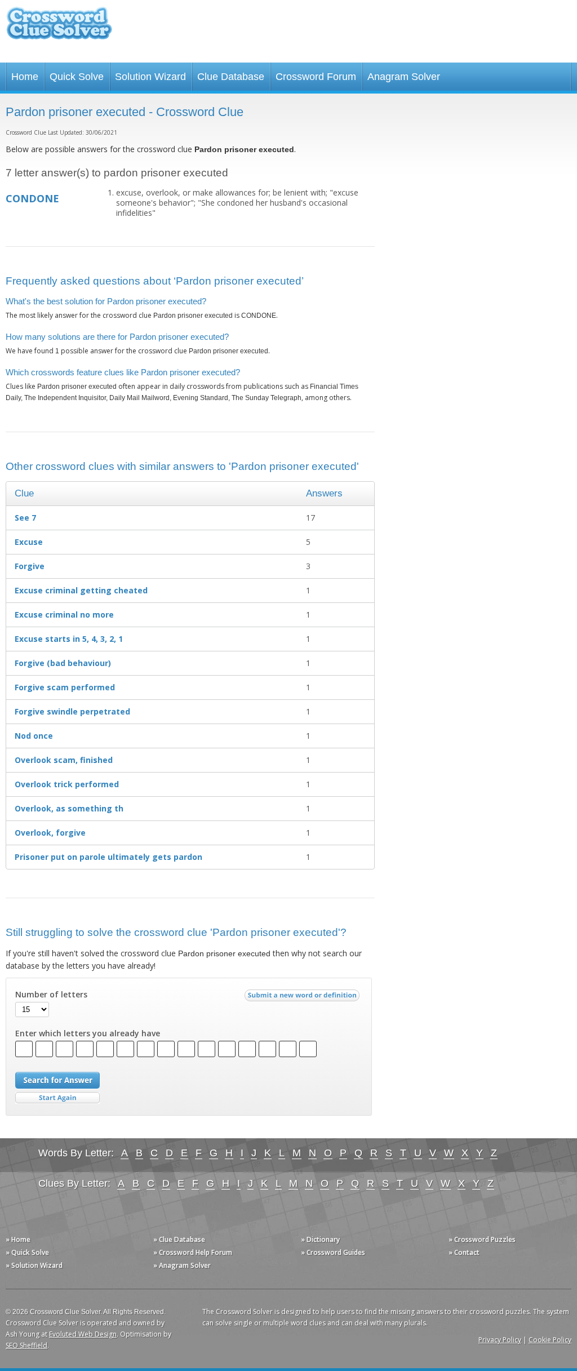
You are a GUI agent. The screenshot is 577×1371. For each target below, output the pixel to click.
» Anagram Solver (182, 1265)
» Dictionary (320, 1239)
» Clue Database (179, 1239)
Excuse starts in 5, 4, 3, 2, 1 (69, 638)
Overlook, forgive (50, 832)
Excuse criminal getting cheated (81, 590)
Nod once (34, 735)
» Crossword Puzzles (482, 1239)
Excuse (29, 541)
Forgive (30, 566)
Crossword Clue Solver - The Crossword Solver (59, 28)
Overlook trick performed (67, 784)
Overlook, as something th (69, 808)
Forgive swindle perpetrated (72, 711)
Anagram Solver (403, 76)
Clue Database (230, 76)
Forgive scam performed (65, 687)
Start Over (57, 1098)
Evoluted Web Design (83, 1334)
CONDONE (32, 198)
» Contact (464, 1252)
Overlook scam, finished (64, 760)
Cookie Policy (550, 1340)
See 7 (25, 517)
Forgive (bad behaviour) (63, 663)
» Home (18, 1239)
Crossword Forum (316, 76)
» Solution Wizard (34, 1265)
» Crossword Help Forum (192, 1252)
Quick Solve (77, 76)
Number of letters (51, 995)
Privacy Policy (499, 1340)
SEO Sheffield (26, 1345)
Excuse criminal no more (64, 614)
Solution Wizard (150, 76)
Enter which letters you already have (87, 1033)
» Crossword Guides (333, 1252)
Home (24, 76)
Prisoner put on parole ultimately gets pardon (108, 856)
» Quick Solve (27, 1252)
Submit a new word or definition (303, 998)
